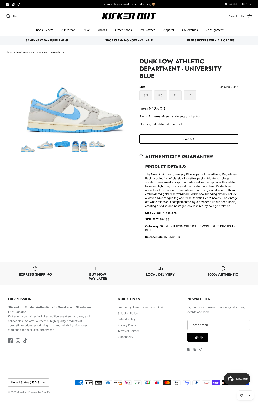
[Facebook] (7, 4)
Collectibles (190, 30)
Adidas (102, 30)
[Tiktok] (18, 4)
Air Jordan (68, 30)
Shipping (145, 124)
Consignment (214, 30)
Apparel (168, 30)
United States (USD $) (236, 4)
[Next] (126, 97)
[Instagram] (13, 4)
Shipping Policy (128, 313)
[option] (75, 97)
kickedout (22, 392)
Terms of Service (129, 331)
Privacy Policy (127, 325)
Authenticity (125, 337)
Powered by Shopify (39, 392)
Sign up (198, 337)
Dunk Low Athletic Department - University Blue (40, 52)
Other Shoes (123, 30)
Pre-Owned (147, 30)
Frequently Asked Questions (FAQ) (140, 307)
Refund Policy (127, 319)
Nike (86, 30)
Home (9, 52)
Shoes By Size (44, 30)
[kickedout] (129, 16)
